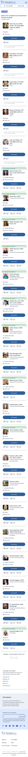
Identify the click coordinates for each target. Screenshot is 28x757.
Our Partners (14, 745)
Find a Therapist (6, 745)
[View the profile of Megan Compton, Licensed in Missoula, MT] (5, 223)
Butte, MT (5, 683)
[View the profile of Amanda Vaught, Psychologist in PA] (5, 633)
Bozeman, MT (6, 679)
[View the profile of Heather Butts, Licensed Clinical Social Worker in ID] (5, 406)
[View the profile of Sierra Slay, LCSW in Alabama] (5, 25)
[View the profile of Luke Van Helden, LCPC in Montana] (5, 142)
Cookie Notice (20, 753)
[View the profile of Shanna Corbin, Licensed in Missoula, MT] (5, 173)
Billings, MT (5, 681)
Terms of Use (22, 751)
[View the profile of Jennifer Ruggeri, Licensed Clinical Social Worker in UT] (5, 582)
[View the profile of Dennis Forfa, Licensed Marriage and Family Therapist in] (5, 507)
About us (4, 739)
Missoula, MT (6, 677)
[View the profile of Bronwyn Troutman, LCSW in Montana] (5, 112)
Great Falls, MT (6, 685)
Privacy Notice (6, 721)
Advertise (4, 742)
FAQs (12, 742)
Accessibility (14, 739)
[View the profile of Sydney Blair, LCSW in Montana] (5, 84)
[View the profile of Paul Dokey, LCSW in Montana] (5, 55)
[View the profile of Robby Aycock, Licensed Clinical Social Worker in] (5, 382)
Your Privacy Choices (12, 753)
